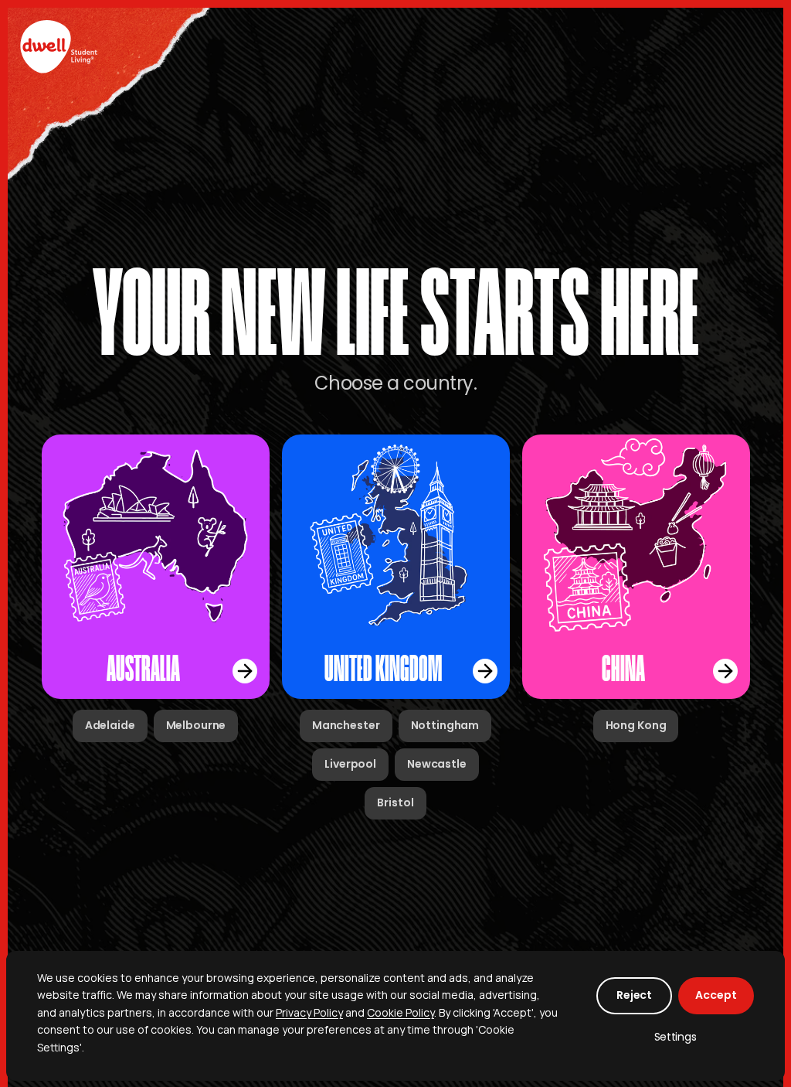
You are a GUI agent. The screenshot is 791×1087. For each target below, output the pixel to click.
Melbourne (196, 725)
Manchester (346, 725)
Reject (634, 995)
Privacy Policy (309, 1012)
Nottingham (445, 725)
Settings (675, 1036)
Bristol (395, 802)
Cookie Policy (400, 1012)
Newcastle (437, 764)
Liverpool (350, 764)
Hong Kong (636, 725)
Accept (715, 995)
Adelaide (110, 725)
